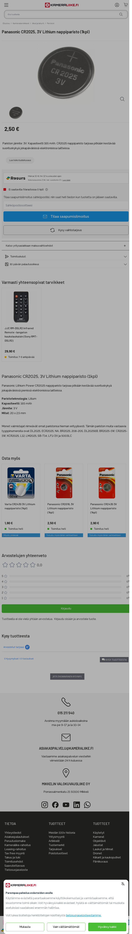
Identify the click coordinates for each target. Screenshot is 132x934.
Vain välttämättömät (66, 927)
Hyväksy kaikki (107, 927)
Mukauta (24, 927)
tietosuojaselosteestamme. (83, 915)
